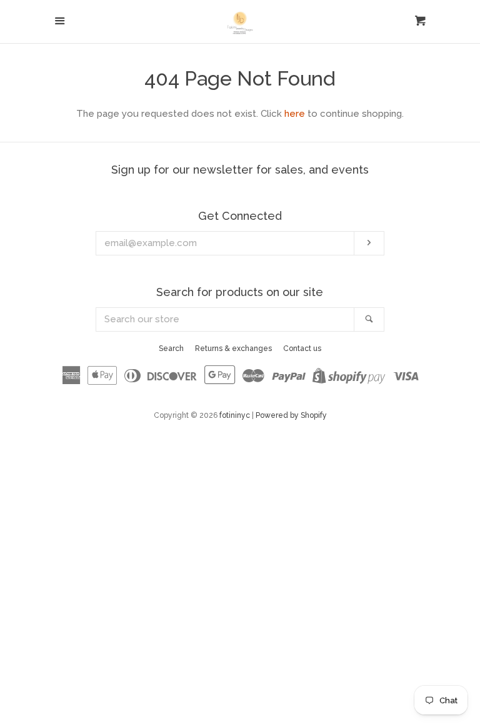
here (294, 113)
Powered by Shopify (291, 415)
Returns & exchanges (233, 348)
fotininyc (234, 415)
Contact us (302, 348)
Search (171, 348)
